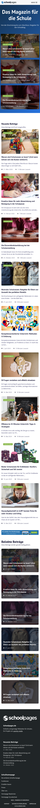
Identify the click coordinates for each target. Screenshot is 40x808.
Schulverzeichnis (20, 806)
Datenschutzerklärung (19, 804)
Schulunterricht (8, 309)
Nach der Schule (8, 70)
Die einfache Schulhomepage (10, 778)
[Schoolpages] (8, 2)
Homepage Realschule (8, 794)
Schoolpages (10, 106)
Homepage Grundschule (9, 797)
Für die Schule (7, 44)
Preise (3, 787)
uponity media (18, 731)
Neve (12, 800)
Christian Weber (11, 80)
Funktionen (5, 781)
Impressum (32, 804)
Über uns (4, 791)
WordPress (25, 800)
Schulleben (7, 487)
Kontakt (6, 804)
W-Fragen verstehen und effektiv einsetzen (18, 380)
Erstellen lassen (6, 784)
